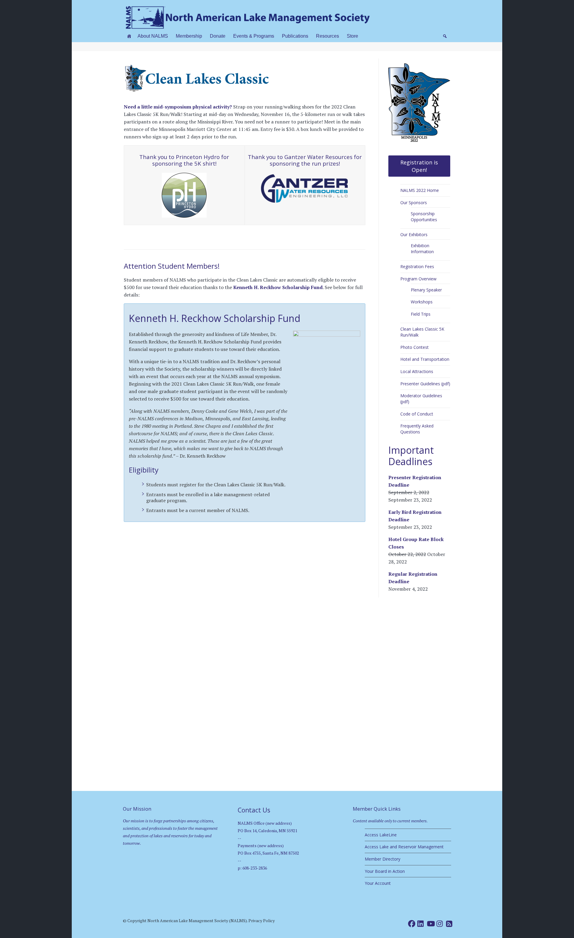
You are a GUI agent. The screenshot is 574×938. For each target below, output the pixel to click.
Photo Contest (414, 347)
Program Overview (418, 279)
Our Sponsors (413, 202)
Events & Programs (253, 36)
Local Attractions (416, 371)
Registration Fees (417, 266)
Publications (295, 36)
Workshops (422, 302)
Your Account (378, 883)
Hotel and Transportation (424, 359)
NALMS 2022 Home (419, 190)
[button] (444, 36)
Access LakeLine (381, 835)
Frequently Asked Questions (416, 429)
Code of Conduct (416, 414)
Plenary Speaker (426, 290)
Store (352, 36)
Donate (217, 36)
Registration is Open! (419, 166)
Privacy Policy (261, 920)
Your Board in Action (385, 871)
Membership (189, 36)
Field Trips (420, 314)
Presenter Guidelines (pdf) (425, 383)
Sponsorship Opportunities (424, 216)
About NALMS (153, 36)
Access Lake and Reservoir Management (404, 847)
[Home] (129, 36)
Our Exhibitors (414, 234)
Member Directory (382, 859)
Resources (327, 36)
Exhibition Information (422, 248)
